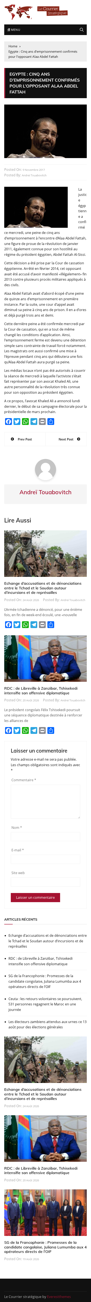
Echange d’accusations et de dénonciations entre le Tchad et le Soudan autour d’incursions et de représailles (42, 588)
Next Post (66, 439)
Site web (18, 872)
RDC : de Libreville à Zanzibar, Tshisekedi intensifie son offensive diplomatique (40, 690)
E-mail (17, 850)
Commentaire (23, 780)
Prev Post (25, 439)
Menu (15, 30)
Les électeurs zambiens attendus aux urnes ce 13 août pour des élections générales (47, 1024)
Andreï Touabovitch (34, 175)
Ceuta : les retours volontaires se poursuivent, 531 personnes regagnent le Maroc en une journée (45, 1004)
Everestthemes (59, 1296)
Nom (16, 827)
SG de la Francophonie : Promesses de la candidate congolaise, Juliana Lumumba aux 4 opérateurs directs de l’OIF (44, 981)
